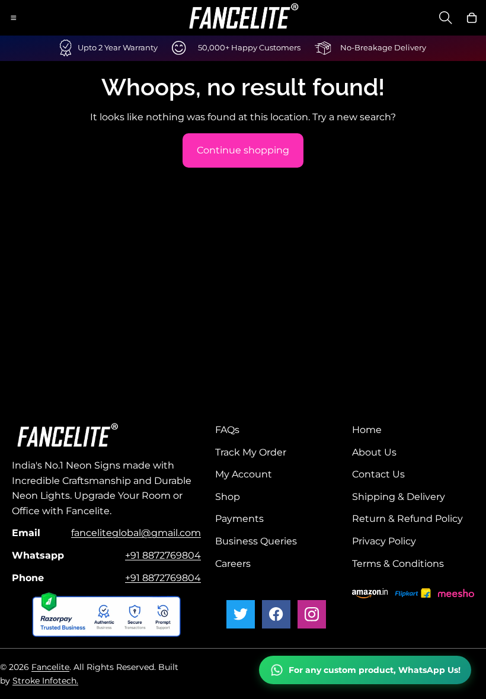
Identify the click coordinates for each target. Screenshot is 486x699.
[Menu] (13, 17)
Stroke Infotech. (45, 680)
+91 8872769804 (163, 555)
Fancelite (50, 667)
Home (367, 429)
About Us (374, 451)
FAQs (227, 429)
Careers (233, 563)
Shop (227, 496)
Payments (239, 518)
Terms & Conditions (398, 563)
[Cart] (472, 18)
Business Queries (256, 541)
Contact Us (378, 474)
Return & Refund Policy (407, 518)
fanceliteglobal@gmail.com (136, 532)
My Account (243, 474)
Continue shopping (243, 150)
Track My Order (250, 451)
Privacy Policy (384, 541)
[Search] (446, 18)
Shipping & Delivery (398, 496)
